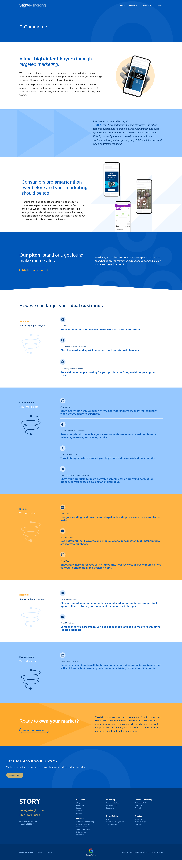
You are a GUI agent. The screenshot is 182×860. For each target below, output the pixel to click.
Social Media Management (115, 822)
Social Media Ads (111, 805)
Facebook (40, 852)
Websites (138, 819)
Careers (79, 810)
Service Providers (82, 827)
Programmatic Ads (112, 803)
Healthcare (80, 834)
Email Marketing (111, 824)
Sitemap (160, 852)
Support (79, 808)
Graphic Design (140, 822)
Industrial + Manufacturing (85, 822)
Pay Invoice (80, 805)
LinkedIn (49, 852)
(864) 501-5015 (29, 814)
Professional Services (83, 824)
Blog (78, 803)
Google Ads (110, 808)
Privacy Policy (150, 852)
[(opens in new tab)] (91, 852)
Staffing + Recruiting (83, 829)
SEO (107, 819)
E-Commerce (81, 832)
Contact (79, 813)
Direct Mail (138, 805)
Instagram (31, 852)
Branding (138, 824)
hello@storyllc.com (32, 810)
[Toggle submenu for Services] (136, 5)
